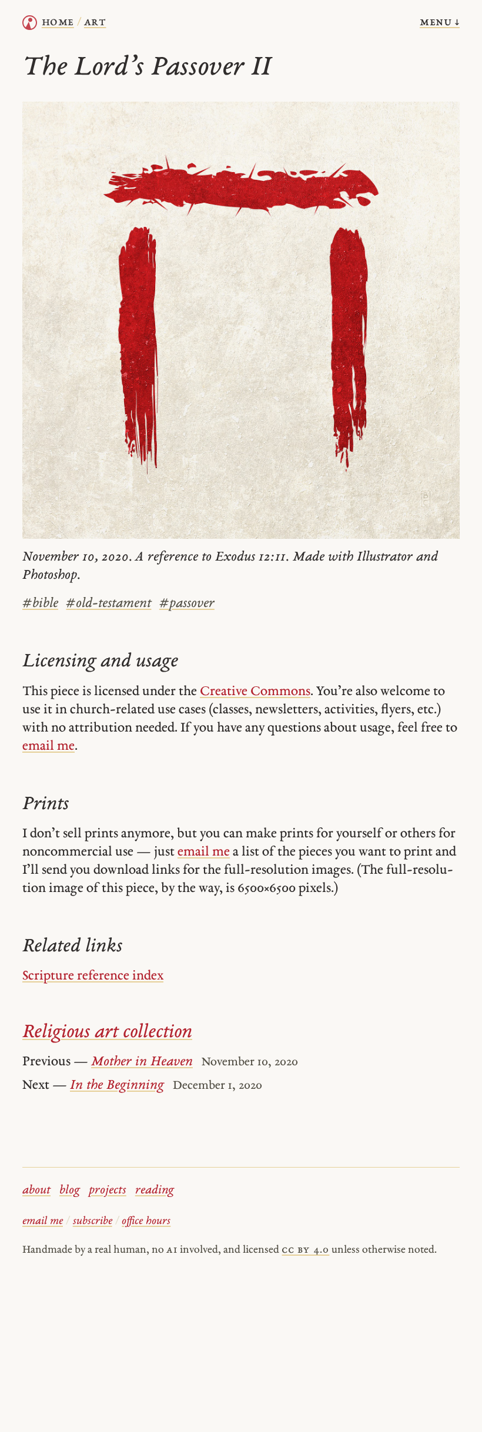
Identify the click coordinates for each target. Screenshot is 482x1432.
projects (107, 1190)
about (36, 1190)
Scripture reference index (92, 976)
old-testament (108, 603)
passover (187, 603)
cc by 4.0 (305, 1250)
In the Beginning (117, 1085)
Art (95, 22)
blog (69, 1190)
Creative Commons (255, 692)
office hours (146, 1221)
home (58, 22)
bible (40, 603)
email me (48, 746)
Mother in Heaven (142, 1062)
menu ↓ (440, 22)
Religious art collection (107, 1032)
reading (154, 1190)
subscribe (92, 1221)
